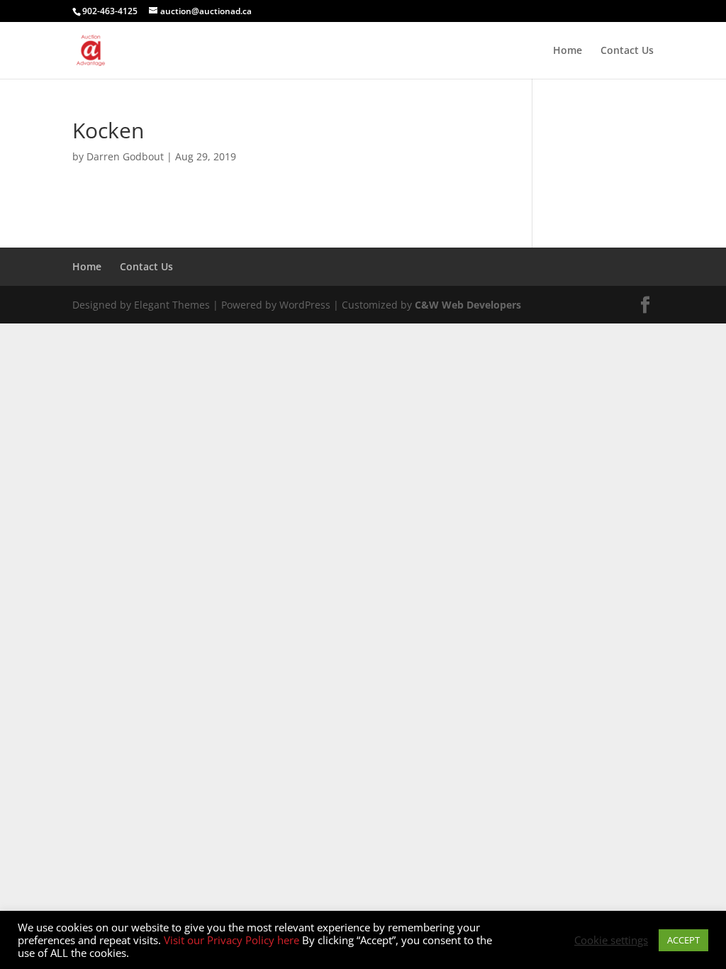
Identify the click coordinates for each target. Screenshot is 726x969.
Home (567, 51)
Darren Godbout (125, 156)
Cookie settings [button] (611, 940)
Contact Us (627, 51)
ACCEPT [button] (683, 940)
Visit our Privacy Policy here (233, 940)
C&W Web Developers (468, 304)
